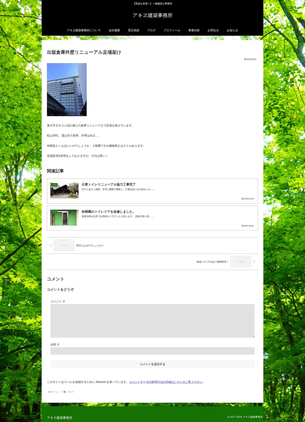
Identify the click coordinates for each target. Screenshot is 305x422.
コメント (57, 301)
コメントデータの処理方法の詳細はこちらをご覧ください (165, 381)
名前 (55, 344)
